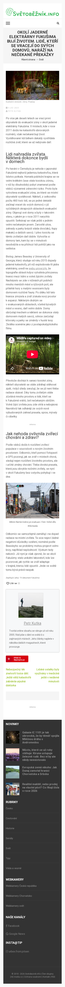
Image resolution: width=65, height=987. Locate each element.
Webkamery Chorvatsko (19, 895)
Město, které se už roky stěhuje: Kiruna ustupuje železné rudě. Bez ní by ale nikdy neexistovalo (39, 754)
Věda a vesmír (14, 868)
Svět (8, 848)
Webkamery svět (15, 905)
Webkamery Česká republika (21, 885)
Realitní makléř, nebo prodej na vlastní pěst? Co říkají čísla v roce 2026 (40, 787)
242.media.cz (16, 977)
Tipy (8, 858)
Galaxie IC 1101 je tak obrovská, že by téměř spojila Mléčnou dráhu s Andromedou (40, 737)
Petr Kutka (14, 111)
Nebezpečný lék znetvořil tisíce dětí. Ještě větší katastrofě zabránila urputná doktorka (18, 677)
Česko (9, 808)
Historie (10, 828)
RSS (53, 977)
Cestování (11, 818)
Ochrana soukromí (32, 977)
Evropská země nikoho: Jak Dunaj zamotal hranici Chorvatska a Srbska (39, 771)
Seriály (9, 838)
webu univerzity (38, 268)
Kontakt (46, 977)
